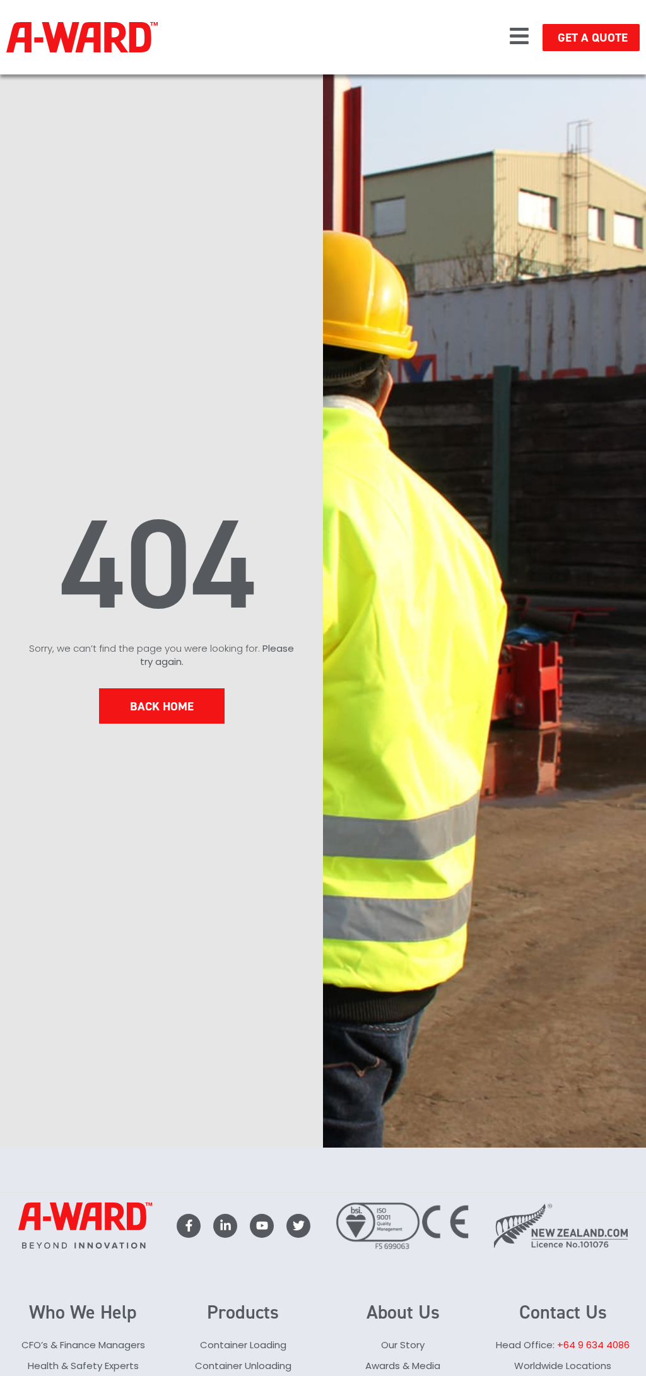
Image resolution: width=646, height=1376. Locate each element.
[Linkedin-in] (225, 1226)
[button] (519, 37)
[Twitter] (298, 1226)
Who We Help (83, 1312)
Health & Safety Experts (83, 1365)
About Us (403, 1312)
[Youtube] (262, 1226)
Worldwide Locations (562, 1365)
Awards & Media (402, 1365)
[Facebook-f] (189, 1226)
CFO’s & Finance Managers (83, 1344)
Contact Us (563, 1312)
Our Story (403, 1344)
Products (243, 1312)
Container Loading (243, 1344)
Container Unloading (243, 1365)
